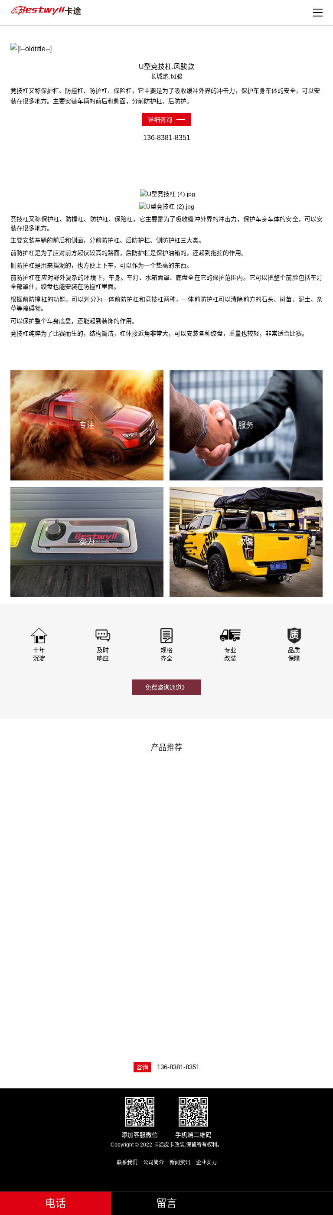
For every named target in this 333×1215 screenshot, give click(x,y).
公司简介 (153, 1162)
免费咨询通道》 (166, 687)
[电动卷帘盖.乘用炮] (87, 821)
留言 (166, 1203)
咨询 (142, 1067)
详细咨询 (160, 119)
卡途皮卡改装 (47, 10)
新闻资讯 (180, 1162)
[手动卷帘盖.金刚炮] (87, 953)
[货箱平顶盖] (248, 953)
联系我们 (127, 1162)
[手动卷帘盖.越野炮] (248, 821)
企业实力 (206, 1162)
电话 (55, 1203)
